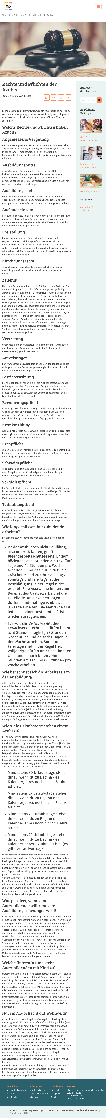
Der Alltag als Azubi (90, 191)
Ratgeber (18, 15)
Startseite (6, 15)
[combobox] (88, 100)
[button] (46, 97)
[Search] (99, 100)
